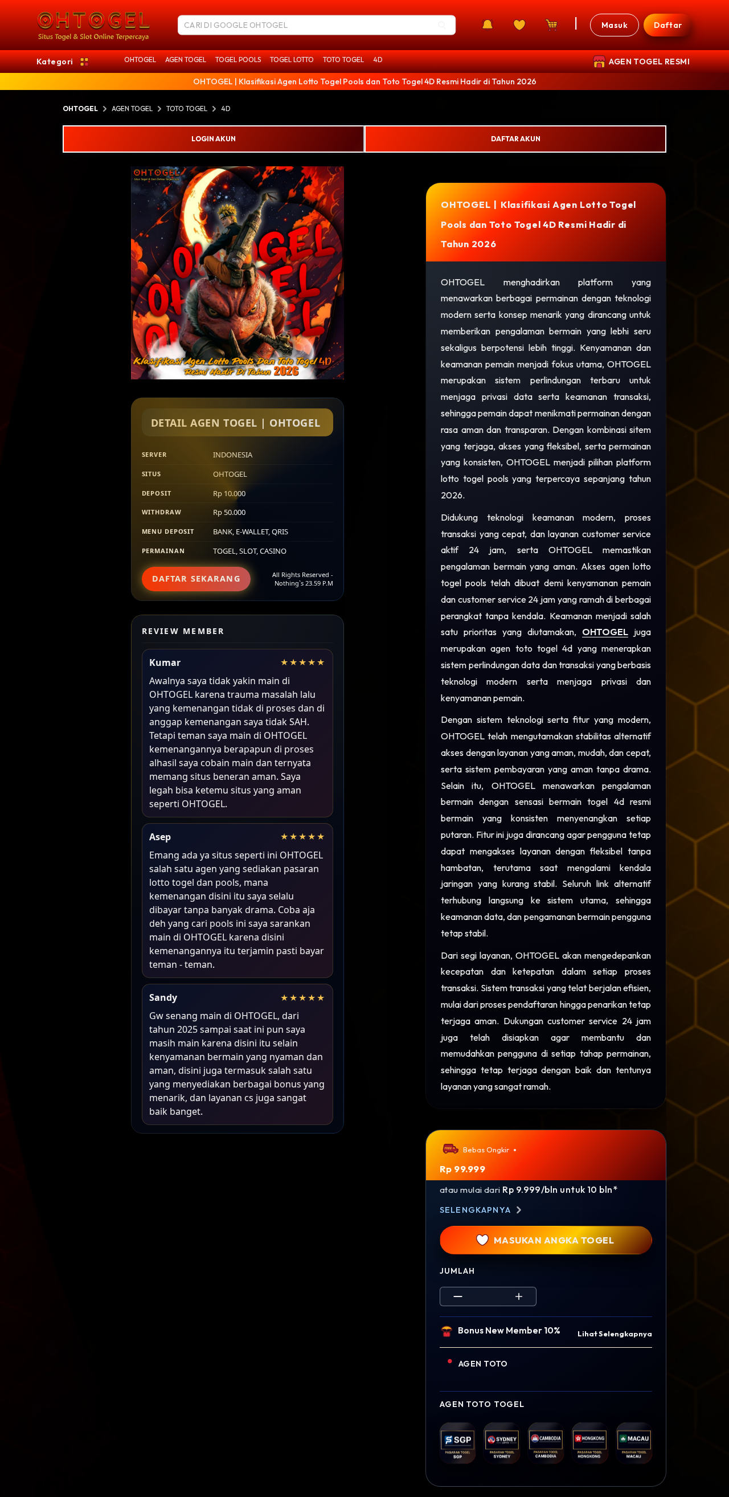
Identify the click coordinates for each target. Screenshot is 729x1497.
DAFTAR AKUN (515, 138)
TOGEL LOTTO (292, 59)
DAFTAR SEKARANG (196, 578)
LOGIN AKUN (213, 138)
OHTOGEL (140, 59)
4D (378, 59)
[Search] (442, 25)
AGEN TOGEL (185, 59)
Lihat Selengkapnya (615, 1333)
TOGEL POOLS (238, 59)
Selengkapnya (475, 1210)
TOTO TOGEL (343, 59)
